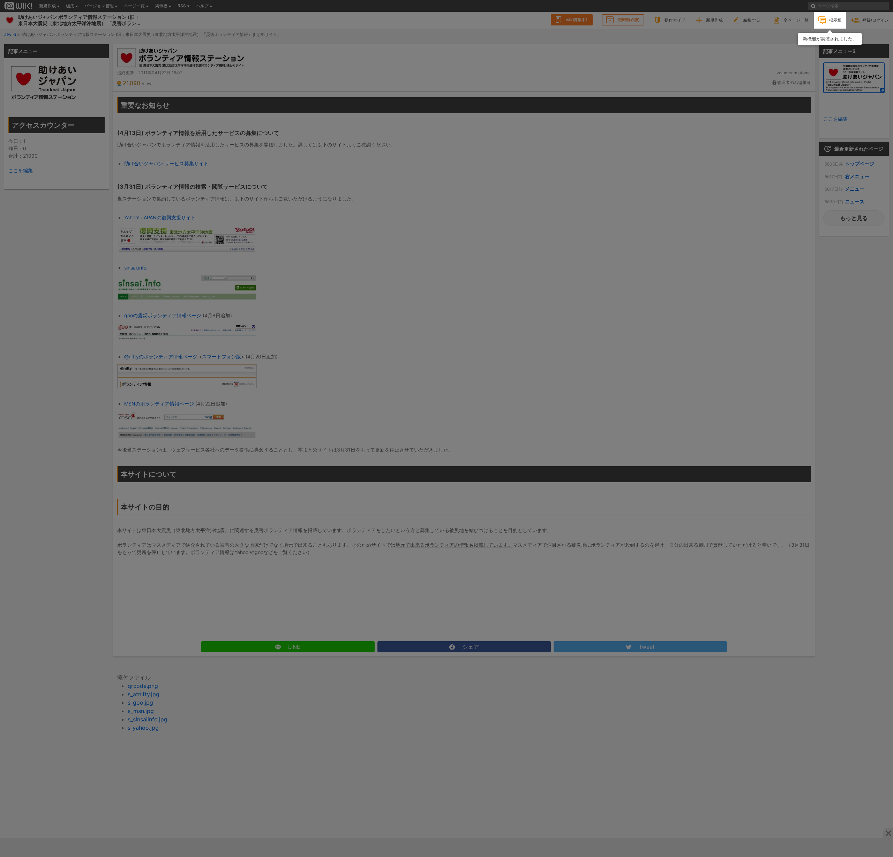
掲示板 (835, 20)
